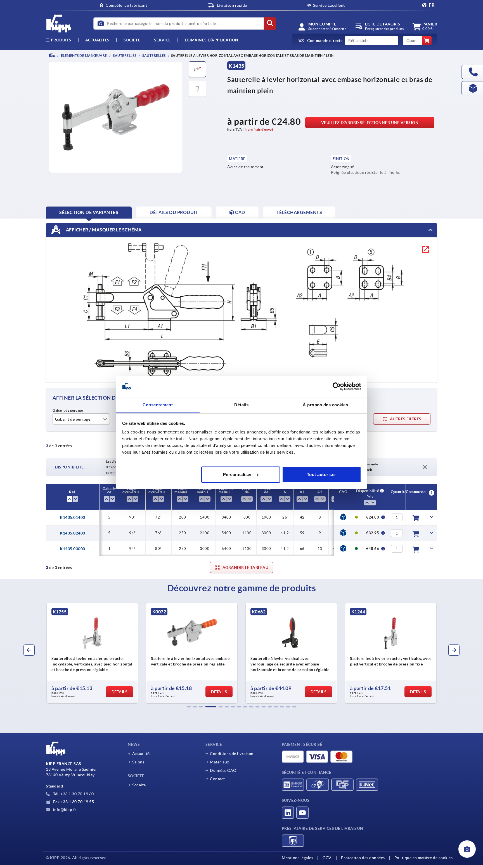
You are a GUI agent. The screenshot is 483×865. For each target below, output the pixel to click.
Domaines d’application (211, 40)
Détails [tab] (241, 404)
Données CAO (223, 770)
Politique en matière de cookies (423, 857)
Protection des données (363, 858)
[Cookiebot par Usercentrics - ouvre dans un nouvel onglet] (336, 386)
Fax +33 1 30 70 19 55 (73, 802)
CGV (327, 858)
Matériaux (219, 762)
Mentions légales (297, 858)
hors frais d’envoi (259, 129)
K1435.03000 (72, 549)
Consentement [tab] (158, 404)
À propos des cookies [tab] (325, 404)
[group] (91, 653)
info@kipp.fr (64, 809)
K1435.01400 (72, 517)
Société (132, 40)
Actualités (141, 753)
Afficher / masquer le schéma (103, 229)
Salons (138, 762)
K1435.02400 (72, 533)
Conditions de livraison (232, 753)
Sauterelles (124, 55)
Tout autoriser (321, 474)
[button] (189, 706)
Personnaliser (237, 474)
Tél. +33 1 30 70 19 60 (73, 794)
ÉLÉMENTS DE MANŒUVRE (83, 55)
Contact (217, 779)
